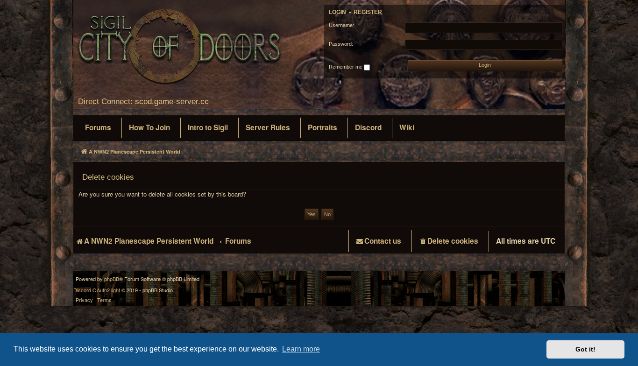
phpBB (111, 279)
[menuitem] (98, 128)
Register (368, 12)
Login (337, 12)
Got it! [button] (585, 349)
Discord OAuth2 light (96, 290)
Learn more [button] (301, 349)
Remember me (346, 67)
